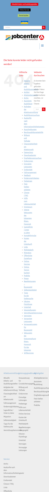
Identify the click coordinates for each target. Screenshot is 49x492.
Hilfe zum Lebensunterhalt (24, 408)
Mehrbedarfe (28, 250)
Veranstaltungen (30, 310)
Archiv (26, 98)
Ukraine (24, 22)
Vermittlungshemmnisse (33, 313)
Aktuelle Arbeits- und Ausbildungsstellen (24, 4)
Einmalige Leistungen (23, 398)
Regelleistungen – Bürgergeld (24, 428)
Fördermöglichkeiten (31, 178)
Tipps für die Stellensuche (28, 296)
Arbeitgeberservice (31, 95)
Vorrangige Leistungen (23, 449)
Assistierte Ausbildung (38, 383)
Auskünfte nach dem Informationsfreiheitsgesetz (9, 470)
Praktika (27, 276)
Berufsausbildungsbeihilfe (33, 132)
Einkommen (28, 161)
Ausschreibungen (30, 129)
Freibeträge (28, 181)
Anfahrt (26, 92)
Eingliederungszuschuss (33, 158)
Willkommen (29, 353)
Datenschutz (28, 152)
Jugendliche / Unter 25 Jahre (28, 230)
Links (26, 247)
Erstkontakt (28, 170)
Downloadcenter (30, 155)
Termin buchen (23, 15)
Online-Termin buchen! (27, 270)
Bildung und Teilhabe (23, 388)
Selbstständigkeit (30, 290)
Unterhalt (27, 307)
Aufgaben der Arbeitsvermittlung (9, 388)
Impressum (28, 207)
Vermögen (28, 316)
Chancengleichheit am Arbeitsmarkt (9, 396)
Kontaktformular (30, 236)
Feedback (27, 175)
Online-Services (24, 10)
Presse (26, 278)
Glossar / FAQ (8, 484)
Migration (27, 253)
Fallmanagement (30, 172)
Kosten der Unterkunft (23, 418)
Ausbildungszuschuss (32, 115)
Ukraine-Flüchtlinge (23, 435)
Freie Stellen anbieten (27, 187)
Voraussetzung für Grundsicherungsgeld (24, 381)
